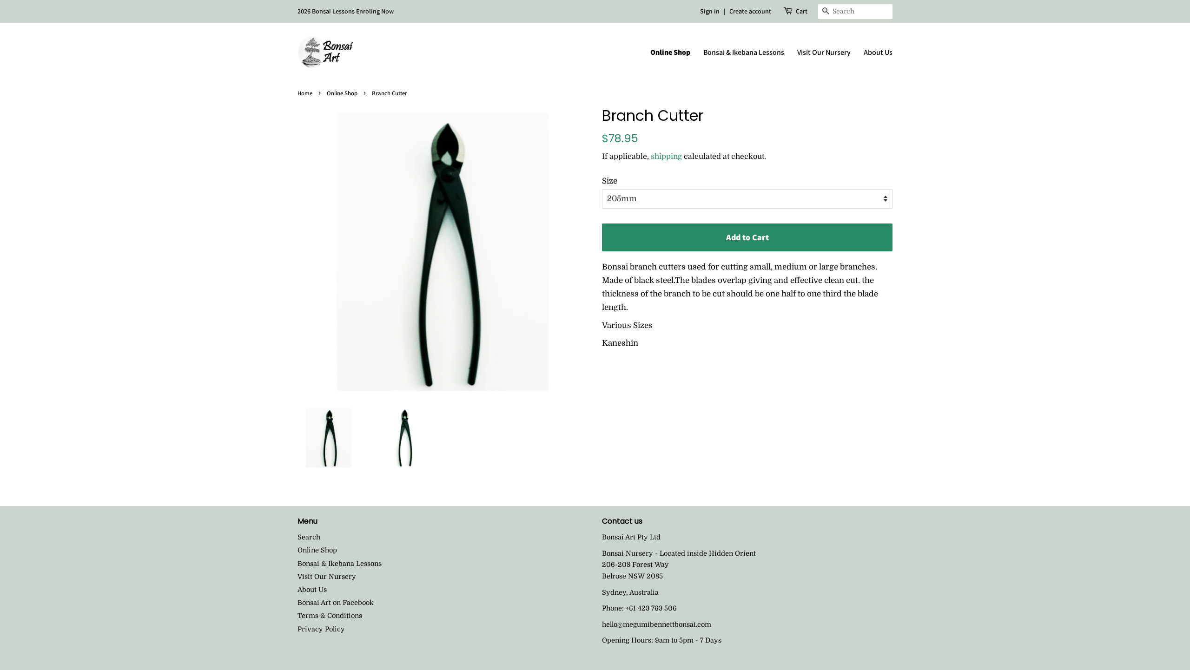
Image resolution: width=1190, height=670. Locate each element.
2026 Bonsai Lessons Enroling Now (346, 11)
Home (305, 93)
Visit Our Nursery (824, 52)
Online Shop (670, 52)
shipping (666, 156)
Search (309, 537)
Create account (750, 11)
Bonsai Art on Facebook (336, 602)
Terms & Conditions (330, 615)
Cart (801, 11)
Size (609, 181)
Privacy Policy (321, 629)
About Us (878, 52)
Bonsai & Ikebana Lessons (743, 52)
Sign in (710, 11)
